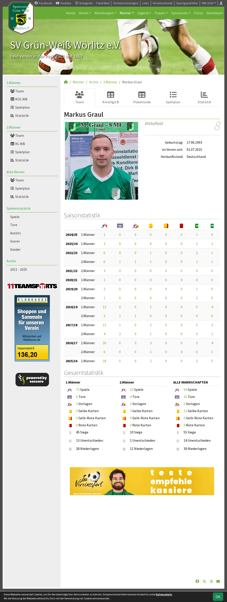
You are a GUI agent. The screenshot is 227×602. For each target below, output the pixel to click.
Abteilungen (104, 13)
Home (70, 13)
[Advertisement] (142, 537)
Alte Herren (15, 172)
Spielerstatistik (18, 208)
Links (145, 3)
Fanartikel (102, 3)
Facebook (45, 3)
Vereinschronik (162, 3)
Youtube (65, 3)
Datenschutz (164, 594)
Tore (13, 225)
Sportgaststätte (187, 3)
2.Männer (14, 127)
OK (218, 596)
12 (104, 325)
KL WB (20, 143)
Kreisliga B (110, 102)
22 (131, 389)
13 (104, 307)
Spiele (15, 217)
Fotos (198, 13)
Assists (15, 233)
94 (185, 389)
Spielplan (22, 107)
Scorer (15, 241)
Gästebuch (214, 13)
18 (104, 361)
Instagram (86, 3)
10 (185, 396)
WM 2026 (207, 3)
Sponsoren (179, 13)
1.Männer (14, 82)
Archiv (11, 261)
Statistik (22, 115)
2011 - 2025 (18, 269)
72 (78, 389)
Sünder (15, 249)
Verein (83, 13)
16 (104, 343)
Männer (125, 13)
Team (19, 91)
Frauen (160, 13)
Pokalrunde (142, 102)
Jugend (143, 13)
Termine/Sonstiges (125, 3)
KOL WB (21, 99)
